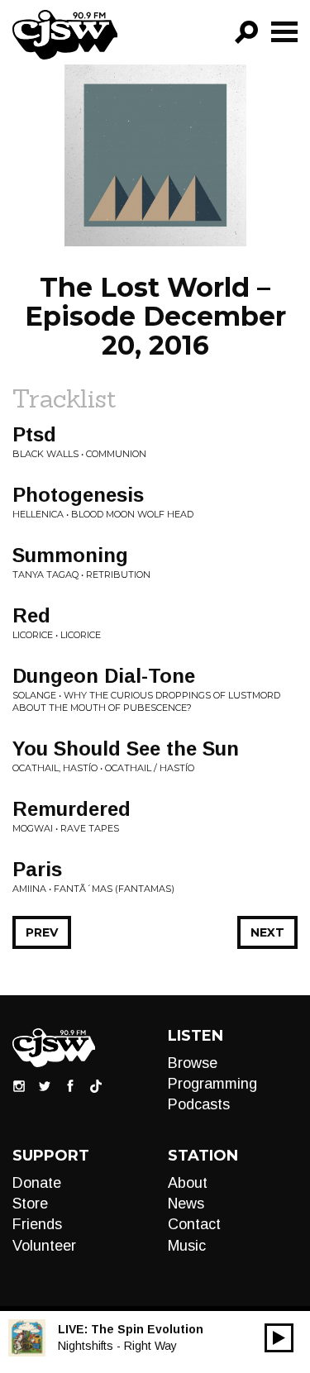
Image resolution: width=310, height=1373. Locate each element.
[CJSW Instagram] (19, 1085)
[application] (279, 1337)
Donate (36, 1183)
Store (30, 1203)
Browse (192, 1063)
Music (187, 1245)
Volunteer (44, 1245)
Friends (37, 1224)
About (187, 1183)
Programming (212, 1083)
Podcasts (199, 1104)
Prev (42, 932)
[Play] (279, 1337)
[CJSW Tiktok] (96, 1085)
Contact (194, 1224)
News (186, 1203)
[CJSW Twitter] (44, 1085)
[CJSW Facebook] (70, 1085)
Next (267, 932)
